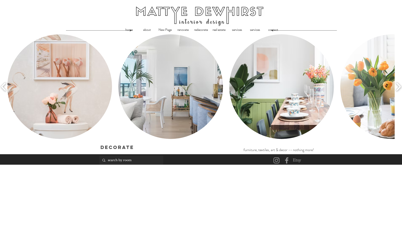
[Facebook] (287, 160)
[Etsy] (297, 160)
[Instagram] (276, 160)
